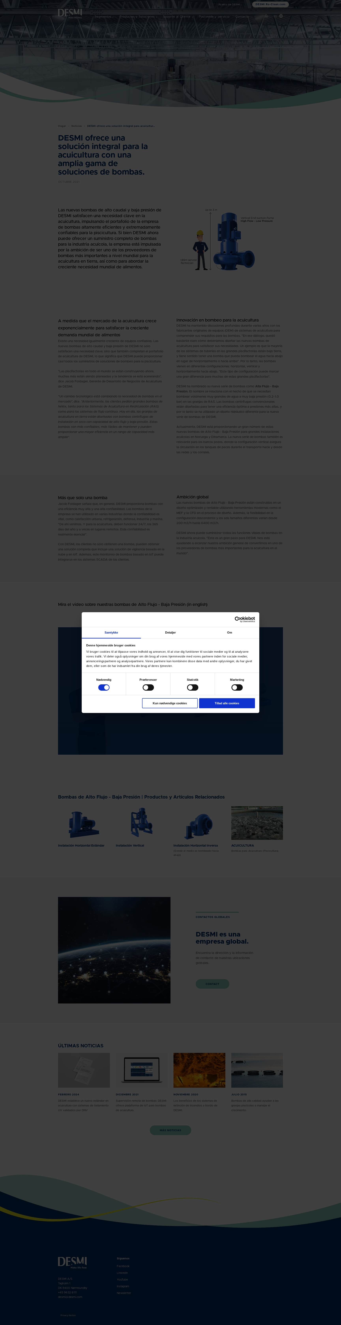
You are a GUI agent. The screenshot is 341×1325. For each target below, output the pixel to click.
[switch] (145, 686)
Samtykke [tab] (111, 632)
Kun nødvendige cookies (170, 703)
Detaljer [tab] (170, 632)
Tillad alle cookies (227, 703)
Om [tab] (229, 632)
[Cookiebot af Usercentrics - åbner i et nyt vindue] (237, 619)
